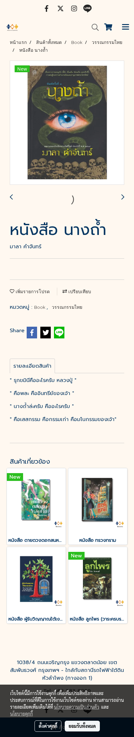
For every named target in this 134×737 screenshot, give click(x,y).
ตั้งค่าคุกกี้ (48, 726)
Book (40, 307)
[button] (93, 27)
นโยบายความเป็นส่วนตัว (76, 707)
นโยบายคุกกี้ (21, 714)
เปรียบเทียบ (79, 291)
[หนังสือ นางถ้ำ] (67, 123)
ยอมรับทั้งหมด (82, 726)
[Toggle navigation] (125, 27)
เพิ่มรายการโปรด (32, 291)
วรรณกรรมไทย (67, 307)
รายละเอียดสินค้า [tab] (32, 366)
